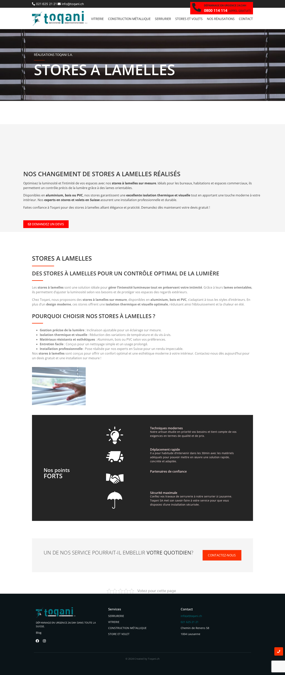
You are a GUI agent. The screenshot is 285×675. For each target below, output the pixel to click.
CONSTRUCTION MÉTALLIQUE (127, 628)
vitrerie (97, 19)
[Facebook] (37, 640)
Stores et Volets (189, 19)
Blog (38, 632)
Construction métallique (129, 19)
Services (114, 609)
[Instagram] (44, 640)
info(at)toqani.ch (191, 616)
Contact (246, 19)
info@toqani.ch (72, 4)
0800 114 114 (215, 10)
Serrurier (163, 19)
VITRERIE (113, 622)
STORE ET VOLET (119, 634)
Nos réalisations (221, 19)
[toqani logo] (59, 18)
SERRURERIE (116, 616)
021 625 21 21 (46, 4)
